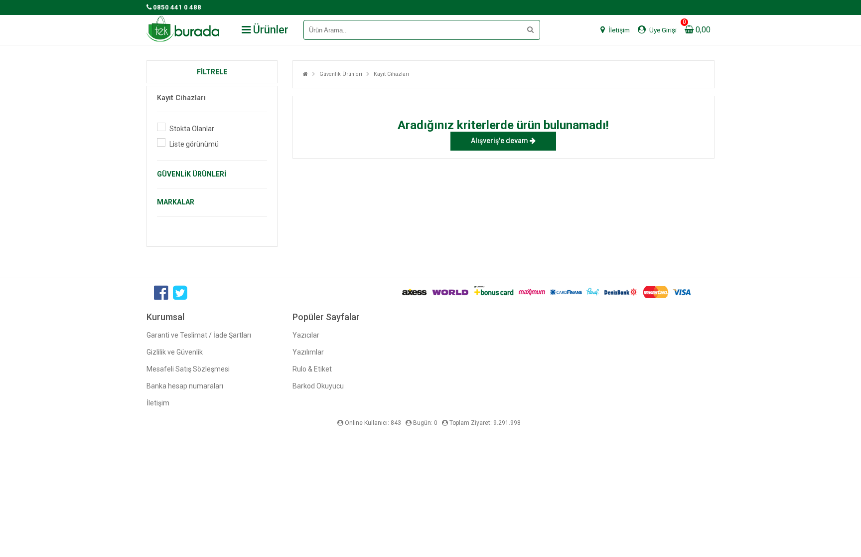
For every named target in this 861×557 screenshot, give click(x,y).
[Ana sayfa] (305, 74)
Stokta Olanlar (191, 129)
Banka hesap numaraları (184, 386)
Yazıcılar (305, 335)
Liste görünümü (194, 144)
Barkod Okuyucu (318, 386)
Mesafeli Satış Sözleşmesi (188, 369)
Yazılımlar (308, 352)
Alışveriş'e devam (500, 141)
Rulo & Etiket (312, 369)
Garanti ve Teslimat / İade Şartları (198, 335)
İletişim (157, 403)
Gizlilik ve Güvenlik (174, 352)
